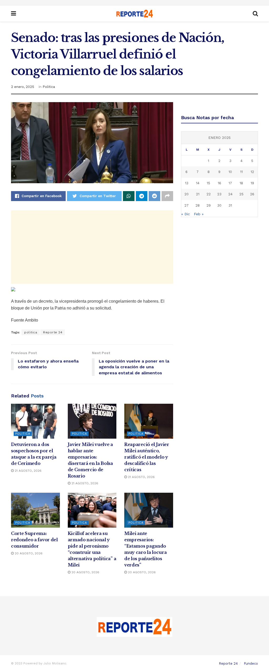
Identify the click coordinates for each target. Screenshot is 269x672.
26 (252, 194)
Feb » (199, 214)
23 (219, 194)
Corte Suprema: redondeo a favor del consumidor (34, 540)
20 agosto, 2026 (28, 553)
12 (252, 172)
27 (186, 205)
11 (241, 172)
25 (241, 194)
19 (252, 183)
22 (208, 194)
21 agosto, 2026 (28, 470)
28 (197, 205)
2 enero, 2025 (22, 87)
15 (208, 183)
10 (230, 172)
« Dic (185, 214)
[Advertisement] (92, 247)
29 (208, 205)
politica (30, 332)
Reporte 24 (52, 332)
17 (230, 183)
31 (230, 205)
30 (219, 205)
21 (197, 194)
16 (219, 183)
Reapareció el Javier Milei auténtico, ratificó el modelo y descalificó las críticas (146, 457)
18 (241, 183)
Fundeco (251, 663)
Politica (49, 87)
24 (230, 194)
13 (186, 183)
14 (197, 183)
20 (186, 194)
